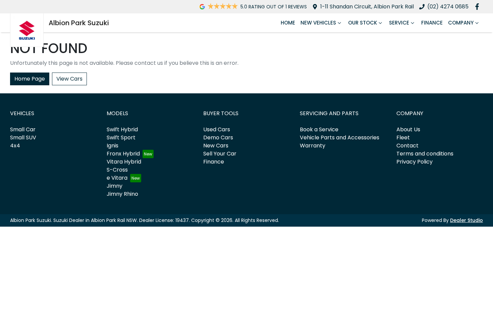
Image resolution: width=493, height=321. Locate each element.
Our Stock (362, 22)
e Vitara (117, 178)
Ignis (112, 145)
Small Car (23, 129)
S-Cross (117, 170)
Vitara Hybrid (124, 162)
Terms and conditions (424, 153)
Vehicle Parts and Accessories (339, 137)
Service (399, 22)
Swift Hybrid (122, 129)
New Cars (215, 145)
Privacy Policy (414, 162)
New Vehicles (318, 22)
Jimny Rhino (122, 194)
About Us (408, 129)
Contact (407, 145)
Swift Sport (121, 137)
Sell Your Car (219, 153)
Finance (432, 22)
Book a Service (319, 129)
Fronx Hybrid (123, 153)
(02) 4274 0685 (448, 6)
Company (461, 22)
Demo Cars (218, 137)
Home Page (29, 79)
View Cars (69, 79)
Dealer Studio (466, 220)
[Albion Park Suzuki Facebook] (478, 6)
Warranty (312, 145)
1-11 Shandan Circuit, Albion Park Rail (367, 6)
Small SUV (23, 137)
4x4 (15, 145)
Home (288, 22)
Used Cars (216, 129)
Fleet (403, 137)
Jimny (114, 186)
